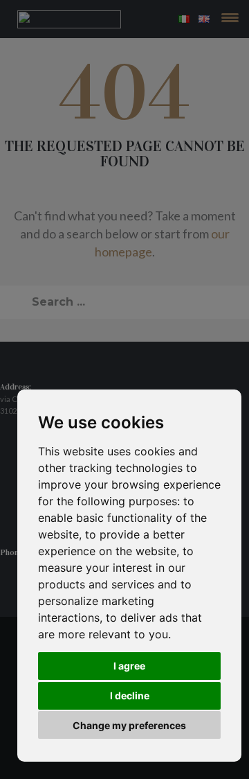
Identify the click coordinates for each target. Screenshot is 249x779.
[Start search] (15, 298)
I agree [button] (129, 666)
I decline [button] (129, 695)
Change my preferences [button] (129, 725)
